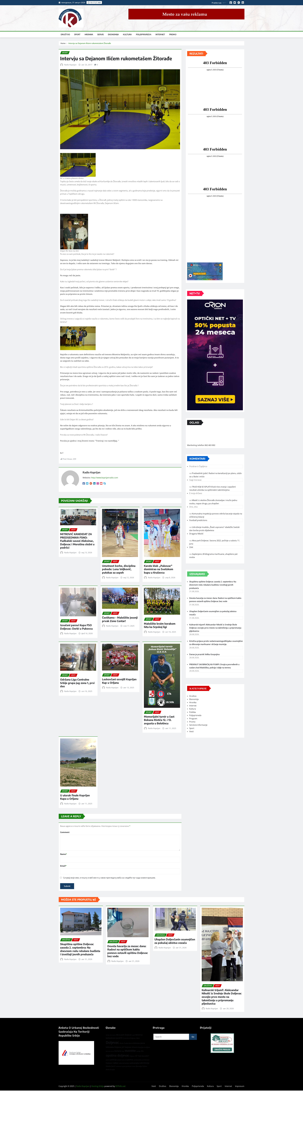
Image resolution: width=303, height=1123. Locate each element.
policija (113, 1059)
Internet (160, 34)
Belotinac (139, 1035)
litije (123, 1051)
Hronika (89, 34)
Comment (64, 832)
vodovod (118, 1066)
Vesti (191, 731)
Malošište (130, 1050)
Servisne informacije (198, 725)
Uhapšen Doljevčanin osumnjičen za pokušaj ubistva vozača (174, 941)
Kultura (127, 34)
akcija (107, 1035)
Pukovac (109, 1063)
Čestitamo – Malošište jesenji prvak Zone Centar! (120, 619)
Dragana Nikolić (196, 533)
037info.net (120, 1086)
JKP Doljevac (126, 1047)
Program (193, 718)
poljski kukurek (122, 1060)
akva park (113, 1035)
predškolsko (145, 1060)
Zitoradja (139, 1066)
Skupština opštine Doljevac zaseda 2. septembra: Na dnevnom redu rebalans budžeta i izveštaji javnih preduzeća (212, 584)
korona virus (110, 1051)
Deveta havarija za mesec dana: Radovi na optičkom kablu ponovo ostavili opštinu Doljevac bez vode (127, 951)
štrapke (112, 1070)
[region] (222, 1043)
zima (133, 1066)
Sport (77, 34)
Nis (142, 1051)
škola (107, 1069)
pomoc (130, 1059)
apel (133, 1035)
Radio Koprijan (70, 64)
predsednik (137, 1060)
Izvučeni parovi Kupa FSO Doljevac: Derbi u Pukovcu (76, 626)
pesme (108, 1060)
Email (63, 866)
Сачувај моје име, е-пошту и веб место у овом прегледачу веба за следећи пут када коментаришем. (109, 877)
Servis (100, 34)
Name (63, 854)
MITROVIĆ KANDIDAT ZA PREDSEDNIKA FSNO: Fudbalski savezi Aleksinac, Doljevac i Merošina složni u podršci (77, 540)
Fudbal (126, 1043)
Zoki (191, 547)
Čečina (144, 1066)
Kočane (117, 1051)
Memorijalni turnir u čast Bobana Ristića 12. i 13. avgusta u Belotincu (159, 720)
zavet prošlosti (126, 1066)
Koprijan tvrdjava (144, 1047)
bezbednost (110, 1038)
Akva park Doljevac (124, 1035)
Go (193, 1036)
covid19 (119, 1038)
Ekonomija (113, 34)
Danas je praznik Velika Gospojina (204, 654)
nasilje (138, 1051)
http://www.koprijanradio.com (104, 477)
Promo (172, 34)
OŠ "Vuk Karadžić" (142, 1056)
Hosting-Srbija (97, 1086)
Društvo (65, 34)
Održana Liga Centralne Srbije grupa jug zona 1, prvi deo (77, 683)
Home (63, 43)
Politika (192, 712)
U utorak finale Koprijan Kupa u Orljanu (75, 797)
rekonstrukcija (124, 1063)
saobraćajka (134, 1063)
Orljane (132, 1056)
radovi (115, 1063)
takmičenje (144, 1063)
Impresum (239, 1086)
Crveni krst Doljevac (129, 1038)
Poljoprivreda (143, 34)
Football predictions (198, 520)
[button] (222, 1043)
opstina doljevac (117, 1055)
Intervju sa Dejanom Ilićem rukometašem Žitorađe (89, 43)
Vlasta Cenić (110, 1066)
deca (138, 1038)
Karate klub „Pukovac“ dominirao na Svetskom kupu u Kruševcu (158, 569)
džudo (122, 1043)
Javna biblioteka (134, 1043)
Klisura (134, 1047)
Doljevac (112, 1042)
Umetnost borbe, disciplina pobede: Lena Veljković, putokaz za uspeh (118, 569)
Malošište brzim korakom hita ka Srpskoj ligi (159, 625)
